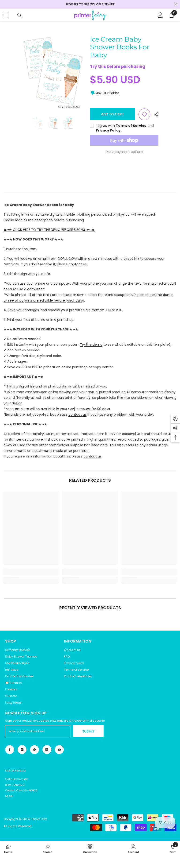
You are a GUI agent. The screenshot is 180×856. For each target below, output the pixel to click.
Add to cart (111, 114)
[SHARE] (154, 114)
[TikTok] (46, 749)
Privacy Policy (108, 130)
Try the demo (91, 344)
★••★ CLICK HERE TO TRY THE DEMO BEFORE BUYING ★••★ (49, 229)
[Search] (19, 15)
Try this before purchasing (117, 66)
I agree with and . (125, 128)
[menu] (6, 15)
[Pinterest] (34, 749)
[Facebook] (9, 749)
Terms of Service (131, 125)
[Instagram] (22, 749)
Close (176, 4)
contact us (78, 264)
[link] (31, 572)
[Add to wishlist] (144, 114)
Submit (88, 731)
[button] (78, 676)
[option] (52, 72)
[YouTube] (59, 749)
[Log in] (160, 15)
